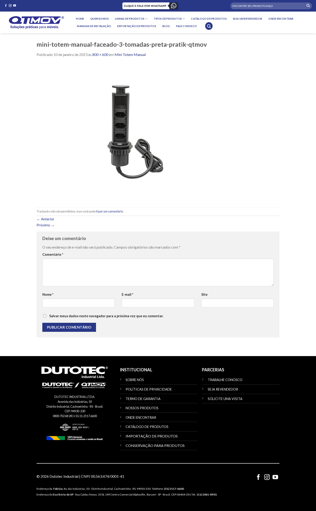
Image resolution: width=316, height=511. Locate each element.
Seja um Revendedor (247, 18)
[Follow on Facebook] (5, 5)
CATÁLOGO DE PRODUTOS (147, 427)
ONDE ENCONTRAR (141, 417)
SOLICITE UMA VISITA (225, 399)
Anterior (45, 219)
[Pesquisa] (209, 26)
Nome (47, 294)
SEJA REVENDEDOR (223, 389)
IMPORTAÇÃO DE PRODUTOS (152, 436)
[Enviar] (308, 5)
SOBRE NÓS (135, 380)
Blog (166, 26)
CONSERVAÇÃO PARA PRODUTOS (155, 445)
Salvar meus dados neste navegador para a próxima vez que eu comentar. (106, 316)
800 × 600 (100, 54)
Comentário (52, 254)
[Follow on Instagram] (10, 5)
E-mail (127, 294)
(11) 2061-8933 (207, 494)
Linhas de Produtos (129, 18)
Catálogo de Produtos (208, 18)
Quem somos (99, 18)
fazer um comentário (109, 211)
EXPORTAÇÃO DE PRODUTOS (136, 26)
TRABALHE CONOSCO (225, 380)
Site (204, 294)
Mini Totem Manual (130, 54)
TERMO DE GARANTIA (143, 399)
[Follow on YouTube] (14, 5)
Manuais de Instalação (94, 26)
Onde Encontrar (280, 18)
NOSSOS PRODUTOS (142, 408)
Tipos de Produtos (168, 18)
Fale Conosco (186, 26)
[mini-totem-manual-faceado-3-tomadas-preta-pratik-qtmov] (129, 132)
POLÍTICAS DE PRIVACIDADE (149, 389)
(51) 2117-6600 (174, 488)
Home (80, 18)
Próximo (46, 225)
